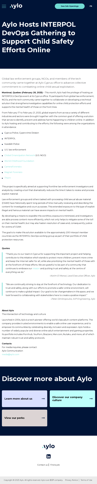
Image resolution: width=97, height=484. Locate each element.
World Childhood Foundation (19, 161)
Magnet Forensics (13, 172)
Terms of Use (86, 480)
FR (91, 6)
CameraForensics (12, 166)
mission (36, 268)
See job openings (70, 6)
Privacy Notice (71, 480)
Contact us (42, 465)
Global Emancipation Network (19, 155)
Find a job (55, 465)
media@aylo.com (10, 354)
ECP (52, 480)
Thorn (7, 178)
